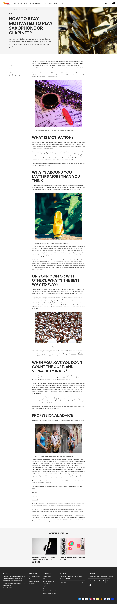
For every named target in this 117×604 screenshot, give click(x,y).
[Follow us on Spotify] (90, 585)
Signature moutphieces (34, 579)
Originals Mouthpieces (34, 576)
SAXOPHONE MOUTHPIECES (20, 3)
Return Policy (46, 579)
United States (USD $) (7, 599)
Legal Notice (46, 586)
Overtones (34, 496)
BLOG (55, 3)
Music (10, 13)
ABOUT (61, 3)
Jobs (44, 588)
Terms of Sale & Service (48, 581)
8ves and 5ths (35, 500)
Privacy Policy (46, 583)
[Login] (109, 3)
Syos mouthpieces (77, 503)
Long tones (34, 492)
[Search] (106, 3)
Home (4, 9)
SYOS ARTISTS (48, 3)
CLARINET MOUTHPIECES (36, 3)
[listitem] (9, 75)
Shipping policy (47, 576)
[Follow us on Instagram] (99, 580)
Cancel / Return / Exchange (49, 593)
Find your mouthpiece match (50, 591)
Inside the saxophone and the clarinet (12, 9)
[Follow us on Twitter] (94, 580)
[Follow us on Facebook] (90, 580)
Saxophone (73, 354)
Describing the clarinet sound (72, 558)
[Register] (82, 582)
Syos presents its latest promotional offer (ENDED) (44, 559)
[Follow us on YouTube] (103, 580)
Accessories (32, 583)
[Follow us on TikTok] (107, 580)
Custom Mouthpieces (34, 581)
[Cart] (113, 3)
